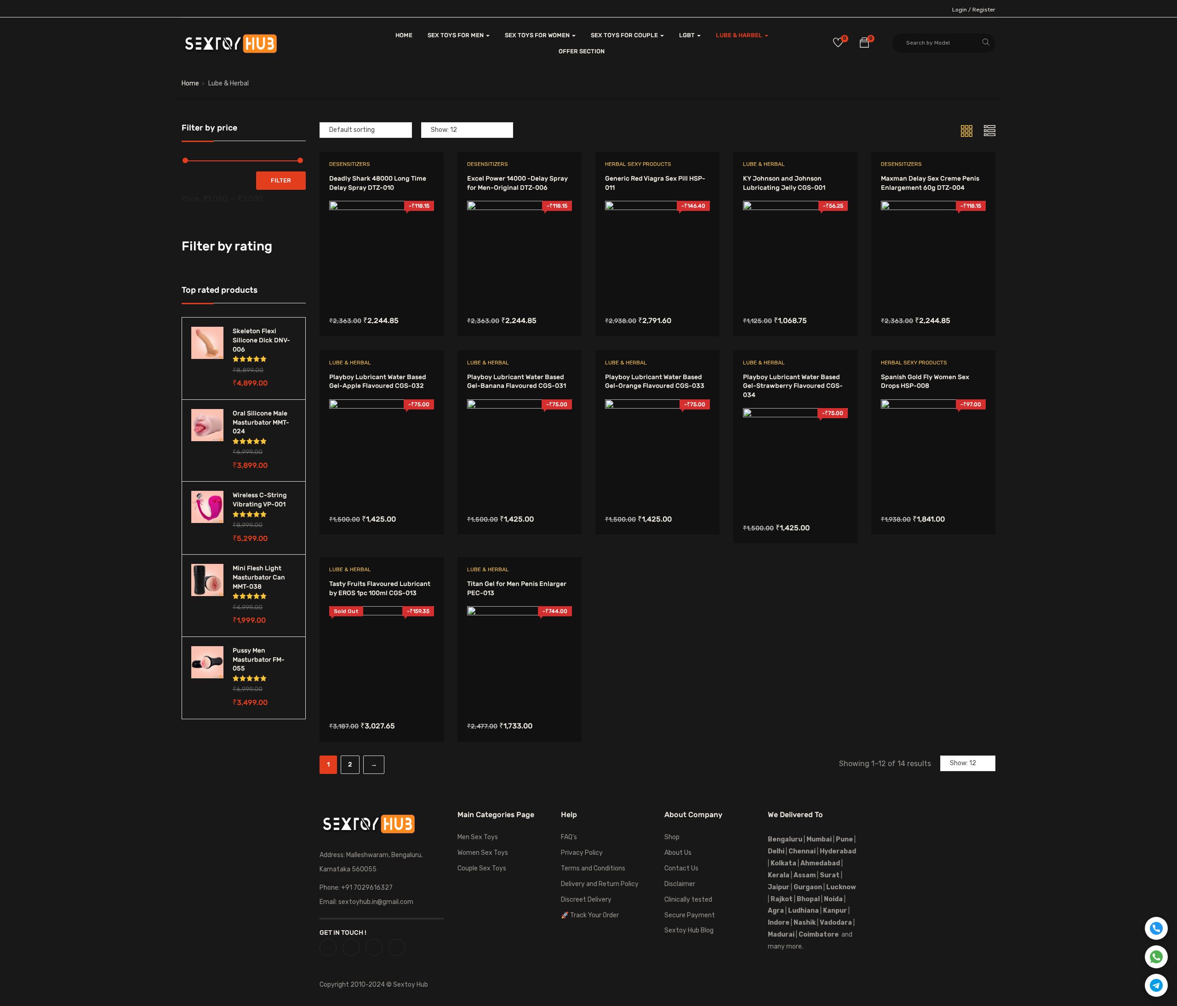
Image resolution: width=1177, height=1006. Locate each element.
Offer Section (582, 51)
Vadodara (836, 922)
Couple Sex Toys (481, 868)
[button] (864, 44)
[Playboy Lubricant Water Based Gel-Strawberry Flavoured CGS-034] (795, 414)
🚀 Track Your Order (590, 915)
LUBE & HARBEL (740, 35)
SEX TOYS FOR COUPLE (625, 35)
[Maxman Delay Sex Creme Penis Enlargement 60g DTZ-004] (933, 207)
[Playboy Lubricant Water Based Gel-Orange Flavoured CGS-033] (657, 406)
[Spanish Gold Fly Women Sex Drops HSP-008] (933, 406)
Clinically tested (688, 900)
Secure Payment (689, 915)
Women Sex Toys (482, 853)
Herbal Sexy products (638, 164)
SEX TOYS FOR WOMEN (538, 35)
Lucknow (841, 887)
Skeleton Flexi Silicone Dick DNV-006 (261, 340)
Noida (833, 899)
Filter (281, 180)
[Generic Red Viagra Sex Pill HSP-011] (657, 207)
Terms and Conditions (593, 868)
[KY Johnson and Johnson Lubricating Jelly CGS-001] (795, 207)
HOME (403, 35)
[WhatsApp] (1156, 956)
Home (190, 83)
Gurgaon (808, 887)
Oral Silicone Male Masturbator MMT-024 (261, 422)
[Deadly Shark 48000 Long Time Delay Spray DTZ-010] (381, 207)
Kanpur (835, 911)
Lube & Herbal (764, 164)
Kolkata (782, 863)
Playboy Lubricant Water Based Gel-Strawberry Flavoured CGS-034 (793, 386)
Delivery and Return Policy (600, 884)
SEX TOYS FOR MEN (456, 35)
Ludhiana (803, 911)
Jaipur (778, 887)
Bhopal (808, 899)
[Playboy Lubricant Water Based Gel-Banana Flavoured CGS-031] (519, 406)
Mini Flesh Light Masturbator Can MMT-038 (259, 577)
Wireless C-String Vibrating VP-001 (260, 499)
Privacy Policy (582, 853)
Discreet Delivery (586, 900)
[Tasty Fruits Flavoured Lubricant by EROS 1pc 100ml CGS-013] (381, 612)
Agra (776, 911)
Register (983, 9)
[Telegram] (1156, 985)
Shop (672, 837)
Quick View (381, 282)
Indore (778, 922)
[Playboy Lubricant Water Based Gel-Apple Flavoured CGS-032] (381, 406)
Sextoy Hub (410, 985)
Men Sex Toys (477, 837)
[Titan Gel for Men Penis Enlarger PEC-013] (519, 612)
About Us (677, 853)
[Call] (1156, 928)
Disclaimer (679, 884)
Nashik (805, 922)
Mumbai (819, 839)
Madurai (781, 934)
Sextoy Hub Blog (689, 930)
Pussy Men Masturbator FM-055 (259, 659)
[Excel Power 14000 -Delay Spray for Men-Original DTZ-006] (519, 207)
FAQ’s (569, 837)
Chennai (802, 851)
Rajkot (782, 899)
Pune (844, 839)
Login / (961, 9)
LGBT (687, 35)
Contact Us (681, 868)
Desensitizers (349, 164)
